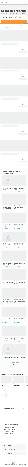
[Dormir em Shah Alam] (17, 364)
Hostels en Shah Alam (9, 431)
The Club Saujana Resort (18, 208)
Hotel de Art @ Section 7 (19, 264)
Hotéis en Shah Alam (5, 384)
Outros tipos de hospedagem (11, 424)
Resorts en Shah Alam (9, 433)
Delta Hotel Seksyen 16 (7, 357)
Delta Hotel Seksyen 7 (19, 357)
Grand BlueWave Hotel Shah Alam (19, 227)
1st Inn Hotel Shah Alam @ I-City (7, 283)
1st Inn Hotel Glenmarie (7, 301)
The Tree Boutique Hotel (6, 321)
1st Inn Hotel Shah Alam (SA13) (19, 283)
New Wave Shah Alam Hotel (19, 339)
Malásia (6, 396)
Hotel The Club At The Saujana (7, 189)
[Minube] (4, 2)
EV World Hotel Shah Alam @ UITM (7, 264)
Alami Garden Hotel (7, 338)
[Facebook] (12, 458)
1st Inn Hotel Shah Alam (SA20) (19, 302)
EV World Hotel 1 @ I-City (7, 245)
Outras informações (9, 408)
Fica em (6, 392)
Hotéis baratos (7, 411)
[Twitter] (13, 458)
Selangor (6, 394)
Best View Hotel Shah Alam (19, 245)
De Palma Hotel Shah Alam (19, 321)
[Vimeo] (15, 458)
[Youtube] (17, 458)
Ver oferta (23, 51)
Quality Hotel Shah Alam (6, 227)
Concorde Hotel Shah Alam (19, 189)
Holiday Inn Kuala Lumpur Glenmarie (6, 208)
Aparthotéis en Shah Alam (17, 384)
